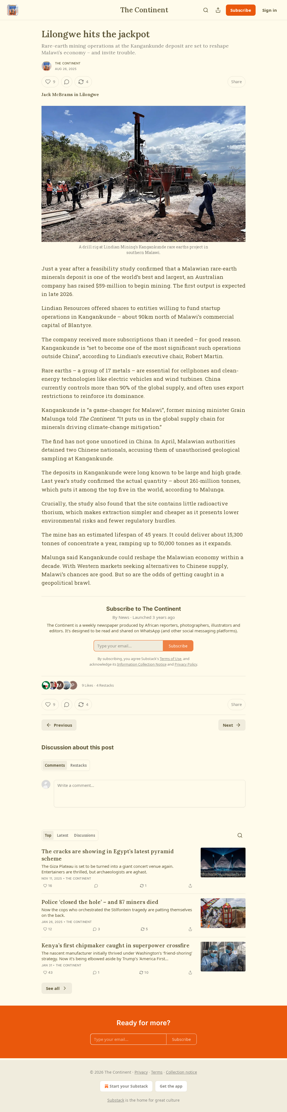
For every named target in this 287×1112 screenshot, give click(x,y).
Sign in (269, 10)
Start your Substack (129, 1086)
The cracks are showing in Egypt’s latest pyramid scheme (107, 855)
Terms (157, 1072)
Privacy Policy (186, 664)
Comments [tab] (55, 765)
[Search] (205, 10)
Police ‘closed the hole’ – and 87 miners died (99, 902)
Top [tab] (48, 835)
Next (228, 725)
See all (53, 988)
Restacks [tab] (78, 765)
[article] (143, 868)
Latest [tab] (62, 835)
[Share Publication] (218, 10)
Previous (63, 725)
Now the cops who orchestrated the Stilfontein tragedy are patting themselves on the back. (116, 912)
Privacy (141, 1072)
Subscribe (240, 10)
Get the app (171, 1086)
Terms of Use (170, 658)
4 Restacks (105, 685)
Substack (115, 1100)
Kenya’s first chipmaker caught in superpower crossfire (115, 945)
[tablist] (65, 765)
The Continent (68, 63)
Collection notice (181, 1072)
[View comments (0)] (66, 81)
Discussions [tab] (84, 835)
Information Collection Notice (141, 664)
